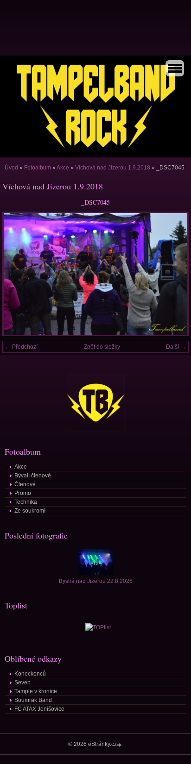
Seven (22, 682)
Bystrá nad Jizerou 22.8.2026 (96, 581)
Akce (63, 167)
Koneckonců (30, 673)
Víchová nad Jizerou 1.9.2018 (112, 167)
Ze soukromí (29, 510)
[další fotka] (173, 274)
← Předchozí (21, 347)
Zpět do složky (102, 347)
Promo (22, 493)
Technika (25, 502)
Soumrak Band (33, 700)
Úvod (11, 167)
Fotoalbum (37, 167)
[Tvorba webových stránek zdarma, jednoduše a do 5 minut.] (120, 745)
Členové (25, 484)
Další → (176, 347)
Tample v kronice (35, 691)
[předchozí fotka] (17, 274)
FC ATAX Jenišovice (39, 709)
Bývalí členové (32, 475)
